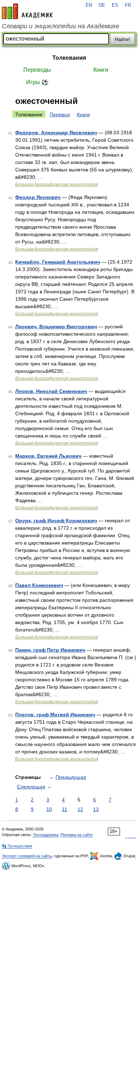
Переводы (37, 70)
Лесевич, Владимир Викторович (56, 326)
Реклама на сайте (77, 835)
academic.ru (27, 11)
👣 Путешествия (17, 846)
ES (115, 5)
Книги (100, 70)
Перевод (60, 114)
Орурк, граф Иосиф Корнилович (56, 520)
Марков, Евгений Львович (48, 456)
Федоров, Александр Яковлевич (56, 132)
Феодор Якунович (38, 197)
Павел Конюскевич (39, 585)
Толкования (69, 58)
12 (80, 809)
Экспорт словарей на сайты (27, 856)
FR (128, 5)
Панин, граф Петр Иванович (50, 650)
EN (89, 5)
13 (96, 809)
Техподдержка (45, 835)
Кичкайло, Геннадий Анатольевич (57, 262)
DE (102, 5)
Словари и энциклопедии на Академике (60, 26)
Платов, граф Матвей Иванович (55, 714)
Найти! (122, 39)
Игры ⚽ (37, 82)
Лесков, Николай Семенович (51, 391)
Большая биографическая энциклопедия (56, 184)
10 (49, 809)
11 (64, 809)
